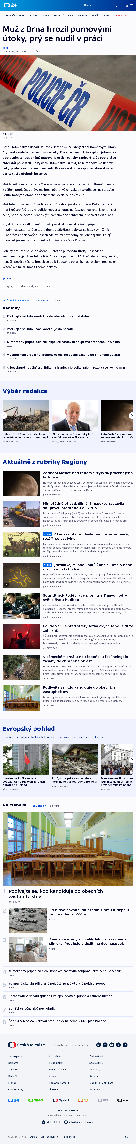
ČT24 (5, 47)
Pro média (55, 1056)
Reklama (13, 1062)
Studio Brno (96, 1062)
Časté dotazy (15, 1089)
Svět (70, 15)
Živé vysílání (96, 1056)
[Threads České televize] (125, 1045)
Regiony (82, 15)
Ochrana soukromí (49, 1136)
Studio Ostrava (57, 1069)
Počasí (52, 1076)
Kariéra (93, 1076)
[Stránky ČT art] (103, 1100)
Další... (96, 15)
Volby (46, 15)
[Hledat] (115, 5)
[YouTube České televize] (111, 1045)
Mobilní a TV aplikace (101, 1082)
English (33, 1136)
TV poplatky (56, 1062)
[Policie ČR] (68, 93)
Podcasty (94, 1069)
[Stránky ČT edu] (122, 1100)
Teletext (13, 1069)
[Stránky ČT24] (13, 1100)
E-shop (12, 1082)
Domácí (58, 15)
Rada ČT (13, 1076)
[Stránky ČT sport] (35, 1100)
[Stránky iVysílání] (61, 1100)
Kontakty (94, 1089)
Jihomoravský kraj (30, 286)
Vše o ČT (53, 1089)
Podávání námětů (59, 1082)
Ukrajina (33, 15)
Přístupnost (69, 1136)
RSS (126, 1136)
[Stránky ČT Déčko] (83, 1100)
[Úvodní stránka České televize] (26, 1045)
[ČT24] (10, 5)
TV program (15, 1056)
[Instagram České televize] (98, 1045)
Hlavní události (15, 15)
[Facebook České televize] (105, 1045)
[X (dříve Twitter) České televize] (118, 1045)
